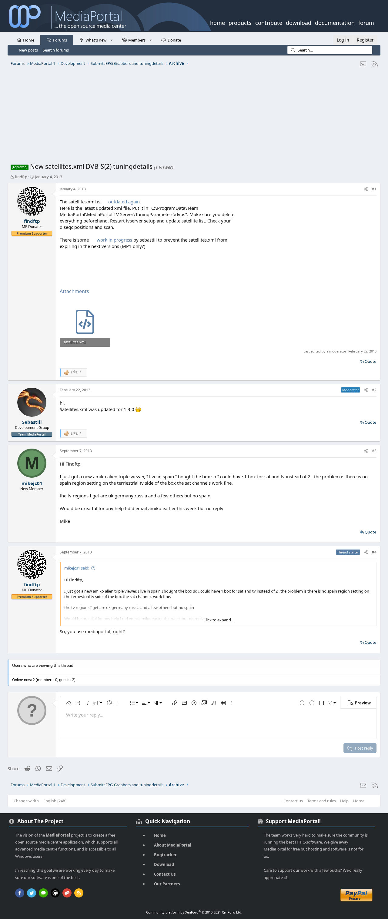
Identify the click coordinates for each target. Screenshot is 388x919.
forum (366, 22)
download (298, 22)
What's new (95, 40)
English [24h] (54, 801)
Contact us (293, 801)
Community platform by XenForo (194, 912)
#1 (374, 189)
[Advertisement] (192, 116)
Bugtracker (165, 854)
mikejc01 (32, 483)
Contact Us (165, 874)
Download (164, 864)
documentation (335, 22)
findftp (21, 176)
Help (344, 801)
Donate (174, 40)
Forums (60, 40)
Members (137, 40)
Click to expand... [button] (218, 620)
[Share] (366, 189)
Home (28, 40)
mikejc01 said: (76, 568)
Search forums (56, 50)
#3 (374, 450)
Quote (370, 361)
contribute (268, 22)
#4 (374, 552)
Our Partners (167, 884)
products (240, 22)
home (217, 22)
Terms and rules (321, 801)
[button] (111, 40)
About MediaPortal (172, 845)
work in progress (114, 240)
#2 (374, 390)
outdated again (124, 202)
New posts (28, 50)
